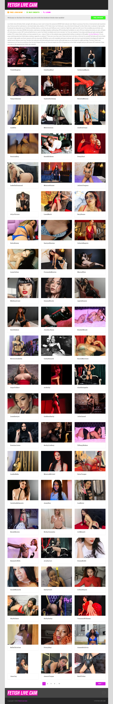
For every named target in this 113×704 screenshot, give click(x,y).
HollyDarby (48, 618)
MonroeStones (49, 185)
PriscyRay (48, 647)
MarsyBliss (81, 272)
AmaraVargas (49, 676)
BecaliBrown (15, 532)
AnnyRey (47, 503)
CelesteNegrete (82, 243)
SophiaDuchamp (50, 99)
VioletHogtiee (15, 70)
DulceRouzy (14, 243)
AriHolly (47, 387)
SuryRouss (81, 214)
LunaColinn (14, 272)
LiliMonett (81, 532)
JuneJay (13, 676)
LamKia (13, 128)
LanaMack (48, 214)
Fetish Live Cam (22, 701)
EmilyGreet (48, 590)
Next (100, 683)
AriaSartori (48, 561)
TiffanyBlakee (82, 445)
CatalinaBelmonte (16, 503)
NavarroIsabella (16, 359)
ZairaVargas (81, 474)
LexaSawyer (15, 416)
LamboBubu (14, 474)
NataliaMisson (82, 99)
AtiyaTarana (15, 214)
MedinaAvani (15, 301)
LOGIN (47, 12)
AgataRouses (82, 301)
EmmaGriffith (15, 561)
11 (59, 683)
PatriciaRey (14, 156)
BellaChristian (15, 647)
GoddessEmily (49, 416)
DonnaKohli (81, 561)
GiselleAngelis (82, 387)
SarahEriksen (49, 156)
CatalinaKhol (49, 70)
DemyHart (81, 156)
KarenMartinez (82, 359)
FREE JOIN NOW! (16, 12)
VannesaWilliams (84, 618)
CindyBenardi (49, 359)
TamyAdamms (15, 99)
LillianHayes (82, 590)
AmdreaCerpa (82, 128)
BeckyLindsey (49, 445)
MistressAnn (48, 128)
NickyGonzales (49, 532)
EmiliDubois (14, 330)
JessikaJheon (49, 330)
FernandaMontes (50, 272)
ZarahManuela (15, 590)
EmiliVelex (81, 676)
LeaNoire (80, 503)
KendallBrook (82, 330)
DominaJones (15, 445)
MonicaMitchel (49, 474)
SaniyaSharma (49, 243)
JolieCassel (81, 416)
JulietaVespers (82, 185)
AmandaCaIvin (82, 647)
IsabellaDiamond (16, 185)
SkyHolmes (14, 618)
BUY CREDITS (34, 12)
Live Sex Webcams (94, 34)
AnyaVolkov (15, 387)
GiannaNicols (49, 301)
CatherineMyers (83, 70)
